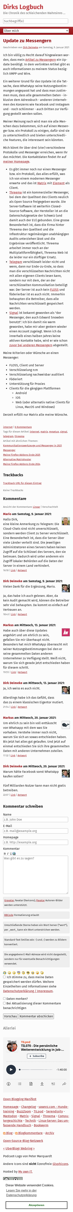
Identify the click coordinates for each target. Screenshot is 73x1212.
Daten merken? (17, 999)
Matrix (41, 183)
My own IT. (25, 1171)
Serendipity (54, 1111)
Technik (30, 1120)
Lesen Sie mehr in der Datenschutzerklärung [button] (21, 1193)
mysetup (54, 431)
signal (63, 431)
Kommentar (11, 849)
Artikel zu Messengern (40, 60)
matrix (44, 431)
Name (7, 814)
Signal (13, 313)
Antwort (22, 570)
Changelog (28, 1107)
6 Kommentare (23, 427)
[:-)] (9, 972)
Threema (15, 192)
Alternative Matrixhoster (17, 459)
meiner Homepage (16, 161)
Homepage (10, 837)
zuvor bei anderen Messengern (30, 345)
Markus (8, 625)
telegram (8, 436)
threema (19, 436)
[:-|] (14, 972)
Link (13, 570)
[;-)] (42, 972)
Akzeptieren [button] (36, 1205)
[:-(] (23, 972)
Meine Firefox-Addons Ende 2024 (21, 464)
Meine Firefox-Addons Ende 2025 (21, 454)
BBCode (8, 915)
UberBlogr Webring (18, 1148)
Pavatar (40, 900)
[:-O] (18, 972)
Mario (7, 514)
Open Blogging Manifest (19, 1099)
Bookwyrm (41, 1125)
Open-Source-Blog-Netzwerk (23, 1141)
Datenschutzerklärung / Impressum (28, 991)
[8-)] (28, 972)
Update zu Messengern (27, 40)
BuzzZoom (24, 1111)
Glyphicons (60, 1164)
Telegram (15, 262)
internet (8, 427)
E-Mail (7, 826)
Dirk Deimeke (30, 47)
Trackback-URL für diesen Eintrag (22, 483)
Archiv (49, 1133)
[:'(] (4, 972)
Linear (36, 506)
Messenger (9, 450)
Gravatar (9, 900)
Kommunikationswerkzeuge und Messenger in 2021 (32, 445)
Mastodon (10, 1116)
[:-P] (37, 972)
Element (59, 183)
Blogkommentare (30, 1133)
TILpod (38, 1111)
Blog (8, 1133)
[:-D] (32, 972)
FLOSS (54, 289)
